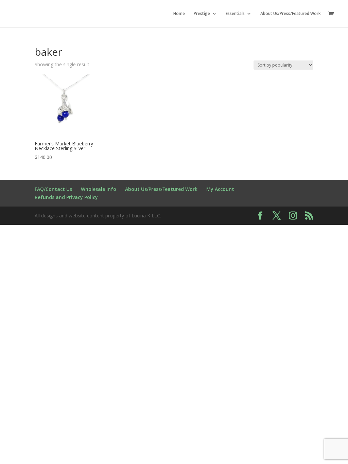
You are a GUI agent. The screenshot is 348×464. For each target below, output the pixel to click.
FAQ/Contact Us (53, 189)
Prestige (202, 13)
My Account (220, 189)
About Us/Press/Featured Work (290, 13)
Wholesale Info (98, 189)
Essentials (235, 13)
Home (179, 13)
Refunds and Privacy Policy (66, 197)
